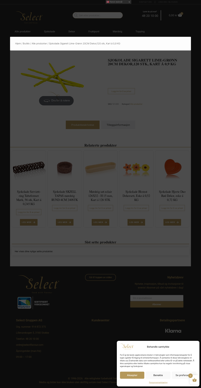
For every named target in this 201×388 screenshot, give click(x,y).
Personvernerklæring (158, 382)
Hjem (18, 43)
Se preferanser (184, 375)
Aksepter (132, 375)
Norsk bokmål (115, 2)
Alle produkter (39, 43)
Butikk (26, 43)
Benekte (158, 375)
